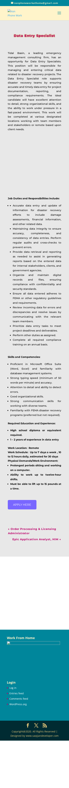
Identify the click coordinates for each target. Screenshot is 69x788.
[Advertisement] (34, 593)
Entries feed (16, 693)
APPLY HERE (22, 504)
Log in (12, 688)
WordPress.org (18, 704)
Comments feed (18, 698)
